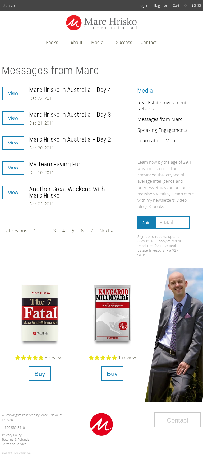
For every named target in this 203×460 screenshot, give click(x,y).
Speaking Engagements (162, 130)
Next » (106, 230)
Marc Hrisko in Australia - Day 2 (70, 139)
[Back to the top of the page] (101, 424)
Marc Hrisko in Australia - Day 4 (70, 89)
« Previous (16, 230)
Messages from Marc (159, 119)
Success (124, 42)
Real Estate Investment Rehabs (162, 105)
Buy (39, 373)
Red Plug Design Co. (19, 452)
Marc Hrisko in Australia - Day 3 (70, 114)
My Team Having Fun (55, 164)
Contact (149, 42)
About (77, 42)
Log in (143, 5)
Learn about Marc (157, 140)
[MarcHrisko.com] (101, 23)
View (13, 93)
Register (160, 5)
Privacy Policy (12, 435)
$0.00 (196, 5)
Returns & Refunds (15, 439)
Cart (176, 5)
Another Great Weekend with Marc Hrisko (67, 192)
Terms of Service (14, 444)
